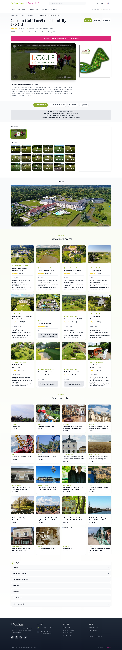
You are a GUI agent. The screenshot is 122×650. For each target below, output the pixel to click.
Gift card (67, 627)
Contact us (68, 635)
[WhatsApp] (20, 637)
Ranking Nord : (52, 111)
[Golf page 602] (74, 304)
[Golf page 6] (74, 255)
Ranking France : (51, 115)
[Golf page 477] (48, 354)
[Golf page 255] (48, 306)
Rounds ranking (34, 9)
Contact (101, 3)
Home (13, 9)
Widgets (74, 105)
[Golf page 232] (99, 255)
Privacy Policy (93, 630)
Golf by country (22, 9)
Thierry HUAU (51, 31)
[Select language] (108, 3)
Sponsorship (68, 632)
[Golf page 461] (22, 254)
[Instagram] (16, 637)
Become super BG (70, 630)
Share (85, 105)
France (23, 15)
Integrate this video (59, 105)
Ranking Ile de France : (95, 280)
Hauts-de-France (32, 15)
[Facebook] (12, 637)
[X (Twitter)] (25, 637)
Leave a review (41, 105)
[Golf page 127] (48, 255)
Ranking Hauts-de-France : (52, 113)
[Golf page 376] (99, 351)
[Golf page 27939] (74, 354)
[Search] (50, 3)
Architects (54, 9)
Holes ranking (44, 9)
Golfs (17, 15)
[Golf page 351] (22, 302)
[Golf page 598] (22, 351)
